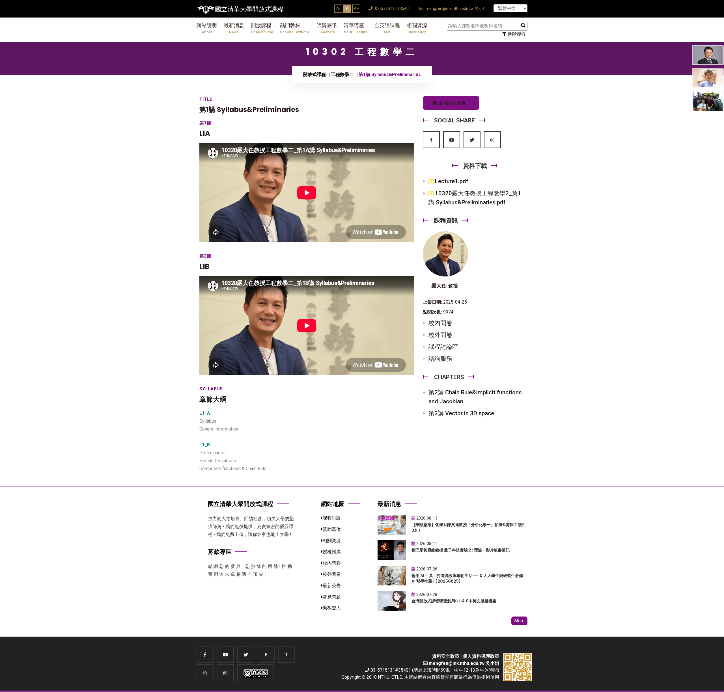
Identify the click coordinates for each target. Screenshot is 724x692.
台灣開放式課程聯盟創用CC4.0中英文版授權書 (453, 601)
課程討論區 (443, 346)
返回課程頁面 (451, 102)
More (519, 620)
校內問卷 (440, 323)
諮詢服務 (440, 358)
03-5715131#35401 (392, 8)
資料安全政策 (445, 656)
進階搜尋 (516, 34)
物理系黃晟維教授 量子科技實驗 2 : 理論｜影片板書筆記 (460, 550)
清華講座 (356, 28)
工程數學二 (342, 74)
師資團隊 (326, 28)
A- (338, 8)
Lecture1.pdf (451, 181)
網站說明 (207, 28)
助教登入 (332, 608)
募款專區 (220, 552)
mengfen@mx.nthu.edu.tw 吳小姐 (456, 8)
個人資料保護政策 (481, 656)
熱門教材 (295, 28)
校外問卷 (440, 335)
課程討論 (332, 518)
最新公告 (332, 585)
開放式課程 (314, 74)
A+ (356, 8)
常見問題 (332, 597)
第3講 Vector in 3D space (461, 413)
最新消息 (234, 28)
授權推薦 (332, 551)
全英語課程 (387, 28)
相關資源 (417, 28)
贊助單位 (332, 529)
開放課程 (262, 28)
